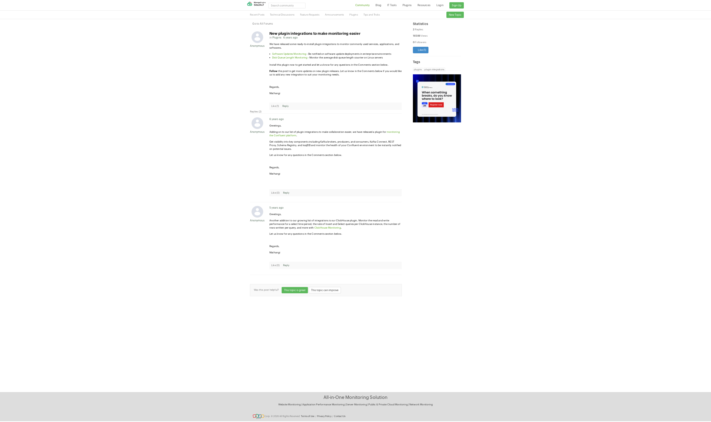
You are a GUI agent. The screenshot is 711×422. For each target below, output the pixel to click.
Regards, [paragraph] (274, 87)
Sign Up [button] (456, 5)
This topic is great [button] (295, 290)
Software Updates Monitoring (289, 54)
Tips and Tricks (371, 14)
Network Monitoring (421, 404)
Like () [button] (421, 49)
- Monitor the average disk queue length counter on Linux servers (327, 57)
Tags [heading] (416, 62)
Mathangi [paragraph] (274, 93)
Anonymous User (257, 45)
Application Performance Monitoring (323, 404)
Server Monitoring (357, 404)
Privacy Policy (324, 416)
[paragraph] (335, 81)
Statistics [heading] (420, 24)
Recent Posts (257, 14)
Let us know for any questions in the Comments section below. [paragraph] (305, 155)
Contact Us (340, 416)
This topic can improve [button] (324, 290)
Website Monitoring (289, 404)
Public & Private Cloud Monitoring (388, 404)
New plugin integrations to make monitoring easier (314, 33)
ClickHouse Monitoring (327, 227)
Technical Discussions (282, 14)
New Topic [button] (455, 14)
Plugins (353, 14)
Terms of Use (307, 416)
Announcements (334, 14)
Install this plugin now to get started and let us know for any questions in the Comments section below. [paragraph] (328, 64)
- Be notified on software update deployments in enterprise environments (331, 54)
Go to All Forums (262, 23)
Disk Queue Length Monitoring (290, 57)
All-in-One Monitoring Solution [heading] (355, 397)
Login (439, 5)
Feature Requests (309, 14)
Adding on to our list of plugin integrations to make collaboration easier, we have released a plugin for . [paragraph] (334, 134)
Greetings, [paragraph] (275, 125)
